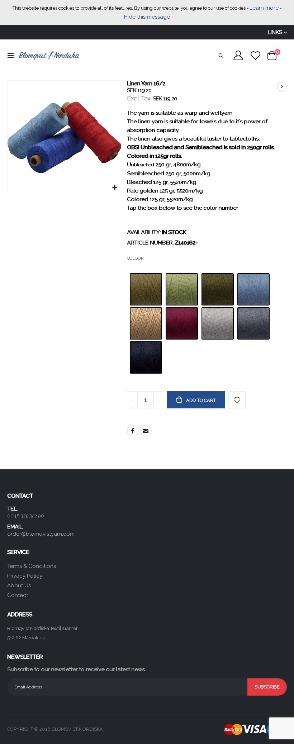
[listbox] (207, 325)
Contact (17, 595)
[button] (114, 187)
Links (275, 32)
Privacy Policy (24, 576)
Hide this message (147, 17)
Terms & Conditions (31, 566)
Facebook (132, 430)
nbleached (142, 164)
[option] (146, 289)
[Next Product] (282, 87)
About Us (19, 585)
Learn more (264, 8)
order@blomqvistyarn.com (41, 534)
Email (146, 430)
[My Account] (238, 55)
